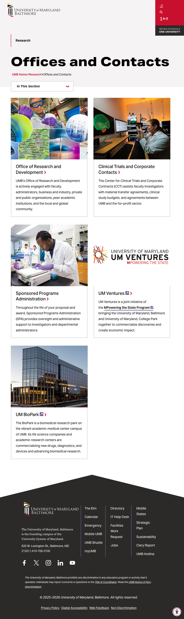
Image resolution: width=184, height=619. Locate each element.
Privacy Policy (50, 608)
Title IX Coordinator (106, 582)
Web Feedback (99, 608)
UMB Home (19, 74)
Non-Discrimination (124, 608)
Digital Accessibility (74, 608)
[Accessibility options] (176, 611)
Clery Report (145, 545)
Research (35, 74)
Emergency (93, 525)
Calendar (91, 517)
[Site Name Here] (33, 10)
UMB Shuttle (94, 542)
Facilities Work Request (117, 531)
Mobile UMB (93, 534)
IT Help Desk (120, 517)
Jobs (114, 545)
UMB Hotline (145, 554)
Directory (117, 508)
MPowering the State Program (127, 307)
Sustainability (146, 537)
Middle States (141, 511)
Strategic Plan (143, 525)
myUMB (90, 551)
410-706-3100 (41, 551)
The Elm (90, 508)
